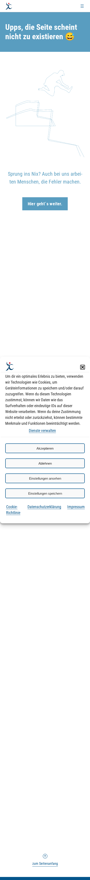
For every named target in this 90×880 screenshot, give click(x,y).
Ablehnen (45, 463)
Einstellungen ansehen (45, 478)
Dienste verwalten (42, 430)
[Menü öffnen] (82, 6)
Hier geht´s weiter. (45, 203)
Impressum (76, 506)
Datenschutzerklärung (44, 506)
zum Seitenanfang (45, 860)
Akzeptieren (45, 448)
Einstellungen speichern (45, 493)
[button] (82, 367)
